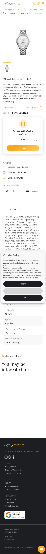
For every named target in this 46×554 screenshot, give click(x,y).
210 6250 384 (11, 499)
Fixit (32, 547)
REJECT (23, 291)
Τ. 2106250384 (16, 473)
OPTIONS (23, 298)
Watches (23, 13)
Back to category (14, 356)
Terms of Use (8, 543)
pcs (35, 140)
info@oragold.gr (13, 506)
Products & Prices (12, 13)
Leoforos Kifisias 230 (11, 486)
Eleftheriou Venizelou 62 (12, 470)
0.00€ (23, 148)
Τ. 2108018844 (16, 490)
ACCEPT (23, 284)
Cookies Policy (9, 539)
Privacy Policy (8, 536)
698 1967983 (11, 503)
